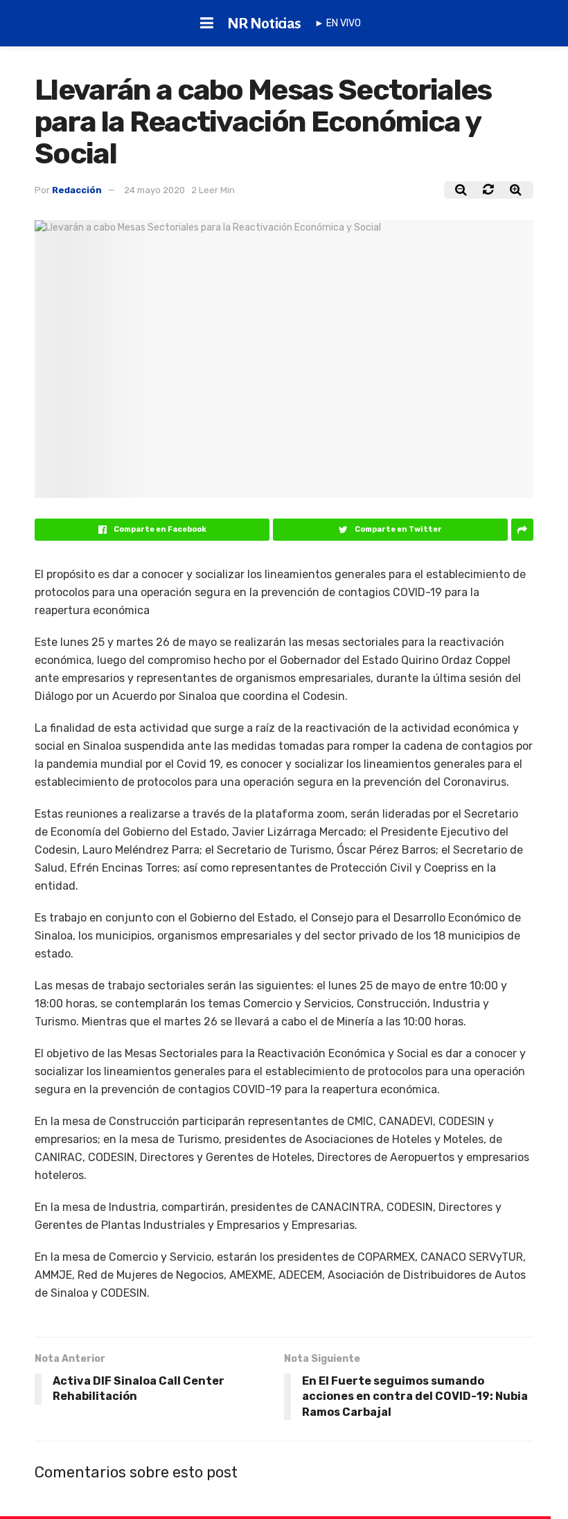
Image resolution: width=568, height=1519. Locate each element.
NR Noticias (264, 23)
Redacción (77, 190)
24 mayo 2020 (154, 190)
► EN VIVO (337, 23)
